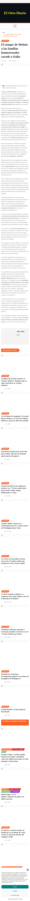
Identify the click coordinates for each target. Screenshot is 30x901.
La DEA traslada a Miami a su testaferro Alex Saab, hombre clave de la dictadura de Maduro (15, 596)
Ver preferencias (15, 895)
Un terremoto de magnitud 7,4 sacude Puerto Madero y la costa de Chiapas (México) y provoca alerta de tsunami (14, 418)
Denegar (15, 891)
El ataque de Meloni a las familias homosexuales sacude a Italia (11, 35)
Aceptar (15, 886)
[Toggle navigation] (15, 25)
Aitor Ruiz (3, 61)
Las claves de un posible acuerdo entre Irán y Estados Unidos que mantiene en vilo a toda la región (13, 561)
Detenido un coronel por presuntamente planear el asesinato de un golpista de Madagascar (15, 676)
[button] (27, 869)
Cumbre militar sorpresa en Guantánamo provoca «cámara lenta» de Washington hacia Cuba (14, 526)
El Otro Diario (15, 13)
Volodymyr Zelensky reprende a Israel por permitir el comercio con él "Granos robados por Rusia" (14, 632)
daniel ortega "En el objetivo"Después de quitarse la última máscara (12, 796)
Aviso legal (20, 899)
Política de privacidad (12, 899)
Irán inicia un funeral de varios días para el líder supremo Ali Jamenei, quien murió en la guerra (14, 454)
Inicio (3, 32)
